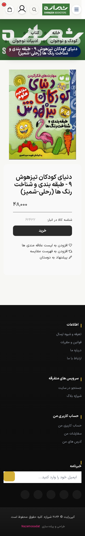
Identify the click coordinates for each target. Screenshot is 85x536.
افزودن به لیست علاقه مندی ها (45, 245)
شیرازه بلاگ (74, 396)
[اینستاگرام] (25, 494)
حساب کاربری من (69, 425)
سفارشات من (72, 433)
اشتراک (9, 476)
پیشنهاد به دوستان (54, 257)
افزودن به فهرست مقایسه (49, 251)
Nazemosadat (30, 526)
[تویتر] (64, 494)
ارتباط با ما (74, 358)
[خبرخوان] (51, 494)
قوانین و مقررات (70, 342)
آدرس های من (71, 441)
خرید (42, 231)
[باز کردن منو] (76, 9)
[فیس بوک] (76, 494)
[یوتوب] (38, 494)
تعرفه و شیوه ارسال (68, 334)
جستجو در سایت (69, 387)
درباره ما (75, 350)
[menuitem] (42, 334)
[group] (34, 9)
